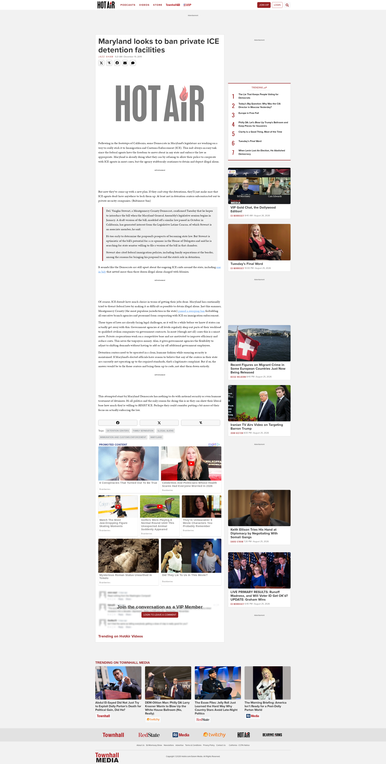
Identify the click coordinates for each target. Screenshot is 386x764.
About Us (140, 745)
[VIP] (187, 5)
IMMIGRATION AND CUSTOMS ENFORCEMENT (123, 437)
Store (157, 4)
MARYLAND (156, 437)
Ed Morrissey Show (154, 745)
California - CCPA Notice (239, 745)
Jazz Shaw (106, 56)
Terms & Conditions (193, 745)
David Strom (237, 541)
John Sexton (237, 432)
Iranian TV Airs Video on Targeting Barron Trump (257, 427)
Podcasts (128, 4)
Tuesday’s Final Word (250, 141)
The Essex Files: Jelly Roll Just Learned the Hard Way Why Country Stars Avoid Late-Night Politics (216, 708)
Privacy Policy (209, 745)
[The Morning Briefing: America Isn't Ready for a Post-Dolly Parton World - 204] (268, 683)
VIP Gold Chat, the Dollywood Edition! (253, 209)
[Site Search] (287, 5)
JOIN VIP (264, 4)
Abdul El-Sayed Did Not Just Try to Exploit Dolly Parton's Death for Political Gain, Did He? (118, 706)
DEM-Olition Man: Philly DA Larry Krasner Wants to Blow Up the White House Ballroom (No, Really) (167, 708)
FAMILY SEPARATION (143, 430)
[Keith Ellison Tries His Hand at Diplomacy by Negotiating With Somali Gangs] (259, 507)
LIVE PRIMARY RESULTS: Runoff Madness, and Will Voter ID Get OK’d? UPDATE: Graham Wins (259, 596)
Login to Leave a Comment (159, 614)
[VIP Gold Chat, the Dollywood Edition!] (259, 185)
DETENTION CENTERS (118, 430)
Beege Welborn (238, 376)
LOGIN (277, 4)
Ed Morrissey (237, 215)
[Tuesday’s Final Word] (259, 241)
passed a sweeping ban (191, 311)
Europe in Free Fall (249, 113)
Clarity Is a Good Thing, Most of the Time (260, 131)
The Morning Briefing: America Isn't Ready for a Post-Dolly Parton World (265, 706)
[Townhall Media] (107, 757)
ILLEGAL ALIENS (166, 430)
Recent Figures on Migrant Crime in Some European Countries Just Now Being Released (258, 368)
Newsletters (169, 745)
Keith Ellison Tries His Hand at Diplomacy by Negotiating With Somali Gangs (254, 533)
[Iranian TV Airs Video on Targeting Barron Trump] (259, 403)
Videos (144, 4)
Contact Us (221, 745)
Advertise (180, 745)
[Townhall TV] (173, 5)
